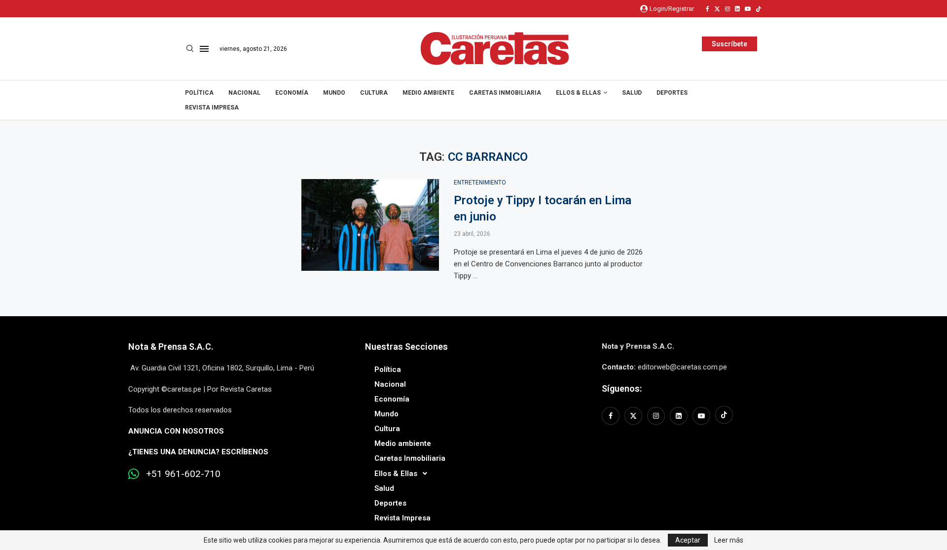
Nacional (244, 92)
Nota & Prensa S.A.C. (171, 346)
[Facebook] (707, 8)
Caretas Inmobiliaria (505, 92)
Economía (291, 92)
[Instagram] (727, 8)
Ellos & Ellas (578, 92)
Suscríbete (729, 44)
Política (199, 92)
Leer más (728, 540)
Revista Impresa (212, 107)
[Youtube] (747, 8)
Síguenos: (622, 388)
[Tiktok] (758, 8)
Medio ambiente (428, 92)
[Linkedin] (737, 8)
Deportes (672, 92)
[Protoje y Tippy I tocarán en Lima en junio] (370, 225)
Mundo (334, 92)
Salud (632, 92)
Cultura (374, 92)
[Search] (190, 49)
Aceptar (687, 540)
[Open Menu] (204, 48)
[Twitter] (717, 8)
